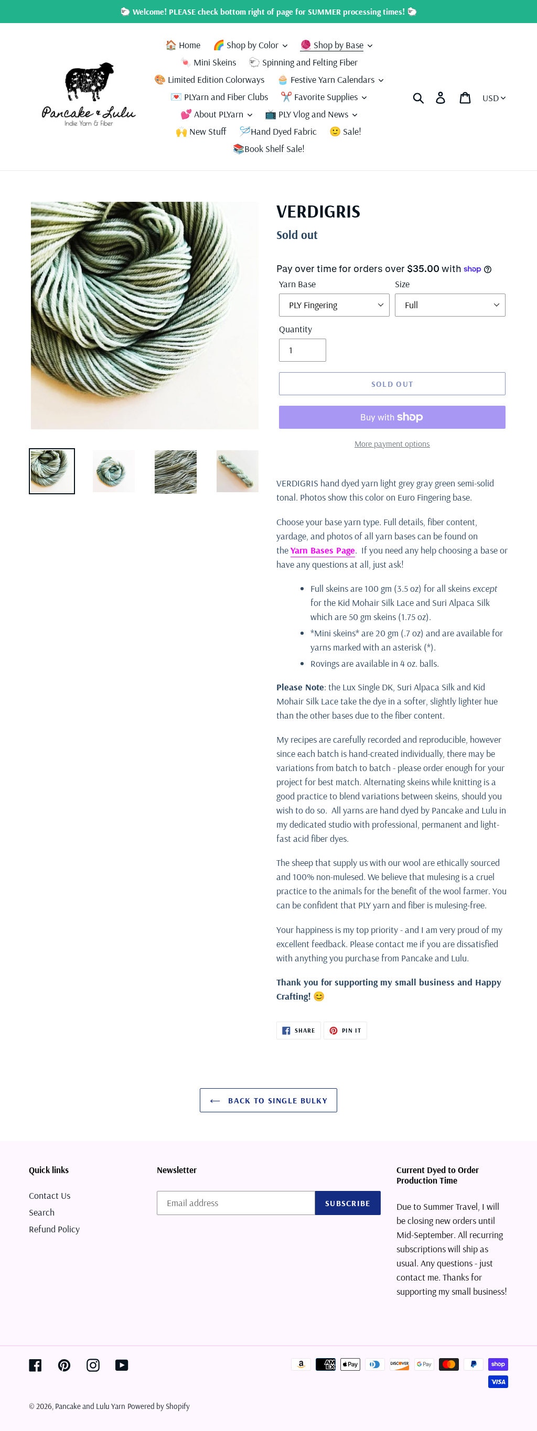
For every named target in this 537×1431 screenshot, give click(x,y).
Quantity (295, 329)
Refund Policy (54, 1229)
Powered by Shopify (158, 1406)
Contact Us (49, 1195)
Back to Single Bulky (276, 1100)
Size (402, 284)
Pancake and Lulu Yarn (90, 1406)
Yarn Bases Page (323, 550)
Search (42, 1212)
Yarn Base (297, 284)
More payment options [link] (392, 443)
